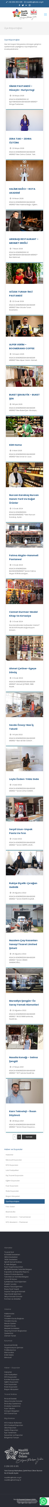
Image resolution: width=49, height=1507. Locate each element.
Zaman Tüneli (10, 1336)
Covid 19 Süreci (10, 1279)
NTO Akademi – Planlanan (17, 1222)
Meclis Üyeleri (10, 1323)
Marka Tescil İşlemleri (13, 1286)
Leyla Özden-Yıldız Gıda (24, 779)
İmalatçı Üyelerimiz (12, 1406)
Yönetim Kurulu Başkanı (14, 1318)
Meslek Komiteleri (11, 1328)
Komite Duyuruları (11, 1379)
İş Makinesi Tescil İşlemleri (15, 1281)
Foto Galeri (10, 1206)
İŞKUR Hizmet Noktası (13, 1262)
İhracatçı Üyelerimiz (12, 1403)
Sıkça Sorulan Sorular (13, 1296)
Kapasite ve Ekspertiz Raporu (16, 1272)
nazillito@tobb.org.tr (35, 2)
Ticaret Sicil (9, 1252)
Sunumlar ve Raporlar (13, 1435)
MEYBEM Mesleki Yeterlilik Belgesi (18, 1269)
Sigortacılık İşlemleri (12, 1294)
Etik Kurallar (9, 1352)
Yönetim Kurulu (10, 1321)
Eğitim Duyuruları (13, 1180)
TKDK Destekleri (10, 1259)
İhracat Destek (10, 1398)
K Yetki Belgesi (10, 1264)
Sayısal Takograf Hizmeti (14, 1291)
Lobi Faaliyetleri (12, 1170)
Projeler (7, 1316)
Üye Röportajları (12, 1201)
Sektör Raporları (11, 1430)
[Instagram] (29, 5)
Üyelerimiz (8, 1333)
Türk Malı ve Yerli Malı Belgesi (16, 1277)
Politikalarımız (10, 1350)
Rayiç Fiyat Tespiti (11, 1289)
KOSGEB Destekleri (12, 1254)
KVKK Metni (9, 1355)
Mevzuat (7, 1357)
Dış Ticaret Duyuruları (14, 1175)
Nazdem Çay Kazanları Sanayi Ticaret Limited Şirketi (23, 944)
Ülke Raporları (10, 1427)
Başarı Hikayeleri (13, 1196)
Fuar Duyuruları (12, 1186)
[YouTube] (26, 5)
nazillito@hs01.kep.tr (12, 1480)
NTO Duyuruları (12, 1165)
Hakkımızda (9, 1313)
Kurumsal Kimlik (11, 1345)
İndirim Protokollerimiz (13, 1274)
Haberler (9, 1154)
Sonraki (29, 1137)
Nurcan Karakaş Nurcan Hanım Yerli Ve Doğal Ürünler (24, 498)
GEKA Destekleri (11, 1257)
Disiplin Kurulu (10, 1326)
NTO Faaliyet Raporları (13, 1425)
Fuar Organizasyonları (13, 1267)
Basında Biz (10, 1212)
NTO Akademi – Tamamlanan (18, 1217)
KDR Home (15, 444)
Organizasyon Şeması (13, 1347)
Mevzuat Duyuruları (14, 1160)
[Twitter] (22, 5)
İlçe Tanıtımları (10, 1432)
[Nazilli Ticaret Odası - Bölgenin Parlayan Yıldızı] (24, 14)
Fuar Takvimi (9, 1408)
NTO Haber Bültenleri (13, 1423)
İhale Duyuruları (12, 1191)
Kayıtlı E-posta (10, 1284)
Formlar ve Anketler (12, 1299)
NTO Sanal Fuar (10, 1413)
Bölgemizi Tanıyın (11, 1437)
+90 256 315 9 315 (15, 2)
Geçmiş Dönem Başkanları (15, 1331)
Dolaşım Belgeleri (11, 1411)
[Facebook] (19, 5)
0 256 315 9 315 (11, 1466)
